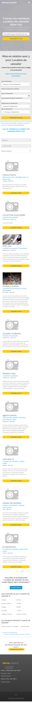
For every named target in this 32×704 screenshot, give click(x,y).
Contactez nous (10, 666)
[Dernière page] (29, 571)
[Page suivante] (27, 571)
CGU (16, 694)
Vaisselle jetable (25, 626)
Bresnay (18, 600)
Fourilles (18, 603)
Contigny (3, 607)
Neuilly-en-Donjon (21, 614)
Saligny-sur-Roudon (6, 614)
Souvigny (3, 600)
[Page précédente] (18, 571)
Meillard (18, 607)
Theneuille (4, 610)
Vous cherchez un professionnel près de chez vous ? (16, 645)
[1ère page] (16, 571)
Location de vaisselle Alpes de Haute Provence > (17, 634)
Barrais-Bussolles (6, 603)
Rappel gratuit (9, 668)
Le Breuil (18, 610)
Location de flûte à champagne (10, 626)
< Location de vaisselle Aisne (9, 632)
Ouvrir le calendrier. (29, 95)
